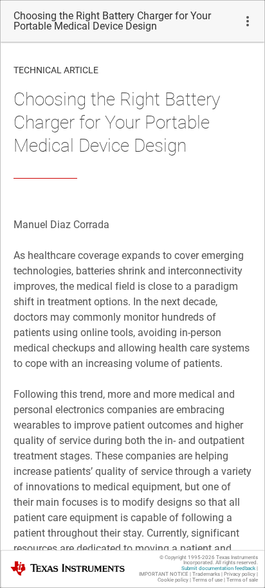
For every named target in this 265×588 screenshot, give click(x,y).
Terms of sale (242, 580)
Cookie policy (173, 580)
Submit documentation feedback (218, 568)
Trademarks (206, 574)
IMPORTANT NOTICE (163, 574)
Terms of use (207, 580)
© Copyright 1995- (187, 557)
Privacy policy (239, 574)
